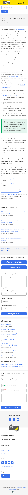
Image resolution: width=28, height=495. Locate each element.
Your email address (6, 298)
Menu (20, 3)
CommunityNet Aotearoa (8, 329)
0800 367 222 (9, 439)
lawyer (15, 72)
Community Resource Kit (8, 351)
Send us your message (14, 314)
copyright (19, 487)
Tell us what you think (11, 407)
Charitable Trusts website (10, 194)
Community (17, 248)
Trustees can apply (7, 184)
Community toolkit (6, 355)
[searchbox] (14, 7)
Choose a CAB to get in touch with (10, 291)
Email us (4, 454)
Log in (6, 476)
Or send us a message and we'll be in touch (13, 274)
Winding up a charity (6, 339)
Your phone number (9, 305)
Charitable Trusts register (9, 96)
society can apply (8, 179)
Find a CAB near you (14, 267)
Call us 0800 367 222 (15, 262)
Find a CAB (5, 450)
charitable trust (20, 29)
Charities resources (6, 324)
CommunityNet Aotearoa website (10, 192)
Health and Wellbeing (6, 248)
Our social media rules (7, 466)
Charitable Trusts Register (8, 334)
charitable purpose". (14, 76)
